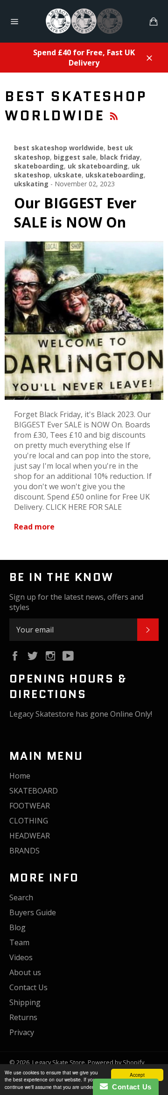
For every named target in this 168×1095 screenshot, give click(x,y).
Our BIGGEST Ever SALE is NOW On (75, 212)
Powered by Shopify (116, 1062)
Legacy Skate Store (58, 1062)
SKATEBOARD (33, 791)
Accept (137, 1074)
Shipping (25, 1002)
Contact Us (28, 987)
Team (19, 942)
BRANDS (24, 850)
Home (19, 776)
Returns (23, 1017)
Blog (17, 927)
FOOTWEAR (29, 806)
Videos (21, 957)
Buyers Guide (32, 912)
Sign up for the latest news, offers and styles (76, 602)
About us (25, 972)
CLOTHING (28, 821)
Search (21, 897)
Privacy (21, 1032)
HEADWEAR (29, 835)
